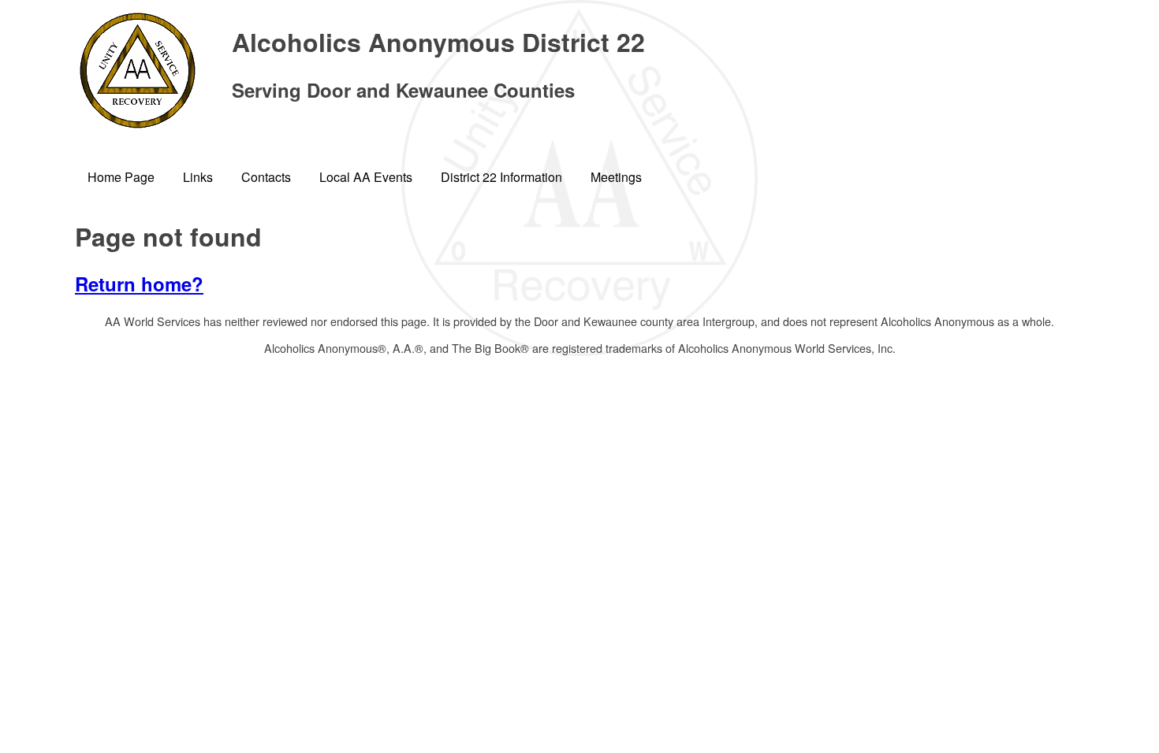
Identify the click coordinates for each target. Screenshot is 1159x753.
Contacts (266, 177)
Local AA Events (365, 177)
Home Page (121, 177)
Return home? (139, 283)
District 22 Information (501, 177)
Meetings (616, 177)
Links (198, 177)
